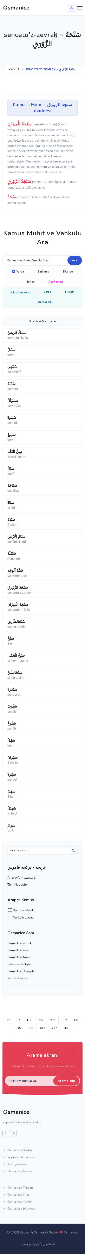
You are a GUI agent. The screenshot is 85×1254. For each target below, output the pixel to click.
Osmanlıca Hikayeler (21, 971)
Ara (75, 260)
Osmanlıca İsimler (19, 1171)
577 (30, 1028)
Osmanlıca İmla (17, 950)
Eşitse (31, 282)
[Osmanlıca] (16, 7)
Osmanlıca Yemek (20, 1201)
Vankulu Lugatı (23, 917)
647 (42, 1028)
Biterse (68, 272)
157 (29, 1020)
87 (18, 1020)
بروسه (26, 1244)
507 (19, 1028)
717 (54, 1028)
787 (66, 1028)
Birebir (69, 292)
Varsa (20, 272)
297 (52, 1020)
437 (76, 1020)
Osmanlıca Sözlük (19, 943)
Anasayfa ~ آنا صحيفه (22, 878)
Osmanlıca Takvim (19, 957)
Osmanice (71, 1232)
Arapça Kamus (17, 1164)
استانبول (49, 1244)
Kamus (14, 69)
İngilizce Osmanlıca (20, 1157)
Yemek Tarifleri (17, 978)
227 (40, 1020)
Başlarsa (43, 272)
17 (8, 1020)
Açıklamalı (55, 282)
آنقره (37, 1244)
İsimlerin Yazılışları (19, 964)
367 (64, 1020)
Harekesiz (45, 302)
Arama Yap (66, 1081)
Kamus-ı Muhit (22, 910)
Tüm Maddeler (17, 885)
